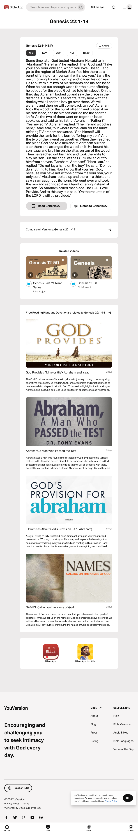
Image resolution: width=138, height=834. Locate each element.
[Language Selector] (113, 7)
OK (128, 797)
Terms (25, 803)
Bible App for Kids (85, 661)
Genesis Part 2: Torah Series (47, 285)
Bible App (50, 661)
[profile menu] (127, 7)
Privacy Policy (11, 803)
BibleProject (39, 291)
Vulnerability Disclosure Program (22, 807)
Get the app (97, 7)
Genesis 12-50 (91, 283)
